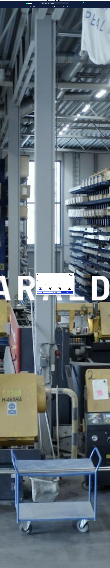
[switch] (50, 289)
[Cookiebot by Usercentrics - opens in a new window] (69, 275)
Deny (42, 292)
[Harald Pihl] (31, 3)
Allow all (67, 292)
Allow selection (55, 292)
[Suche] (42, 3)
